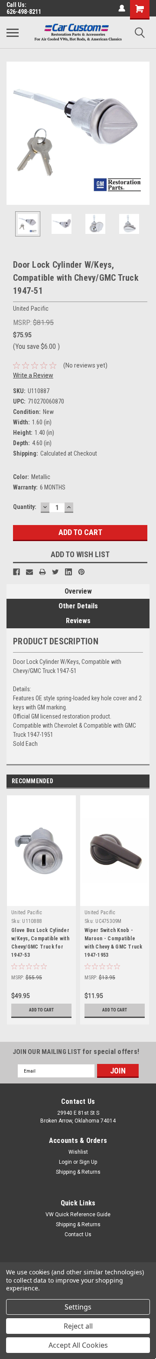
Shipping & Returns (78, 1172)
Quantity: (24, 506)
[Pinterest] (81, 571)
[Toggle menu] (12, 32)
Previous (13, 133)
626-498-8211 (23, 11)
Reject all (78, 1326)
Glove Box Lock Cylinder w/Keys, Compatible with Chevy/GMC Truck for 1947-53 (40, 942)
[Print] (42, 571)
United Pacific (26, 912)
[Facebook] (16, 571)
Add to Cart (41, 1010)
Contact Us (78, 1234)
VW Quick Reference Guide (78, 1214)
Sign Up (88, 1162)
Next (143, 133)
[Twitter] (55, 571)
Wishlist (78, 1152)
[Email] (29, 571)
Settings (78, 1307)
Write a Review (33, 375)
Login (65, 1162)
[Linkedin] (68, 571)
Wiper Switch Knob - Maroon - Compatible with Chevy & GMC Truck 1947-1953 (113, 942)
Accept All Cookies (78, 1345)
